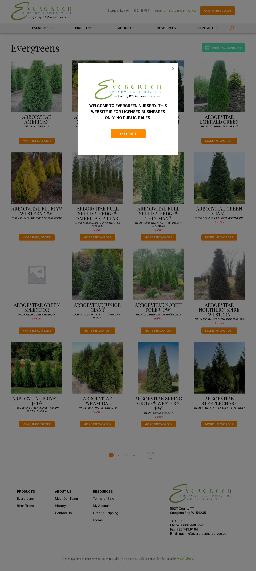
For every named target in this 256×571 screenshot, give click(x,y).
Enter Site (128, 133)
